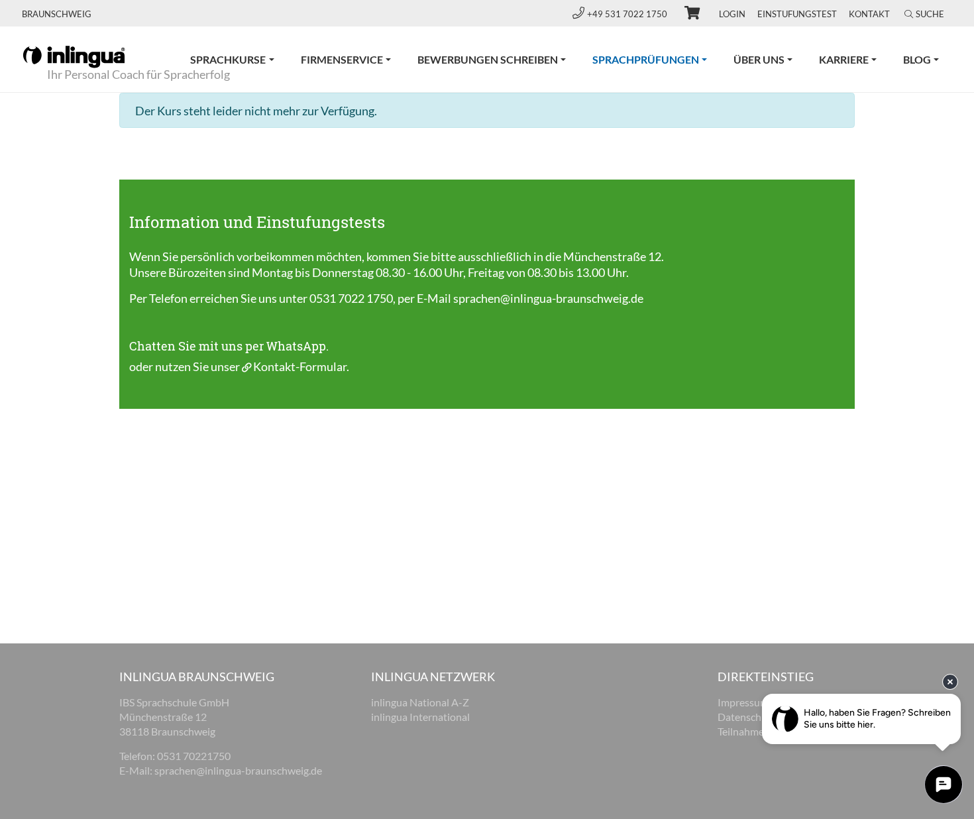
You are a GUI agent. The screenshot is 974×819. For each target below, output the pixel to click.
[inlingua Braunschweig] (74, 55)
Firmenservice (342, 59)
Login (732, 14)
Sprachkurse (228, 59)
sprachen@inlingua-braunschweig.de (548, 298)
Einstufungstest (797, 14)
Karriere (844, 59)
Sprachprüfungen (656, 59)
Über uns (759, 59)
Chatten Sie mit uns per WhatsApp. (229, 346)
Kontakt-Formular (300, 366)
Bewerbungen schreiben (487, 59)
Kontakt (869, 14)
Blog (917, 59)
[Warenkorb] (686, 15)
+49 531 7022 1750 (628, 14)
